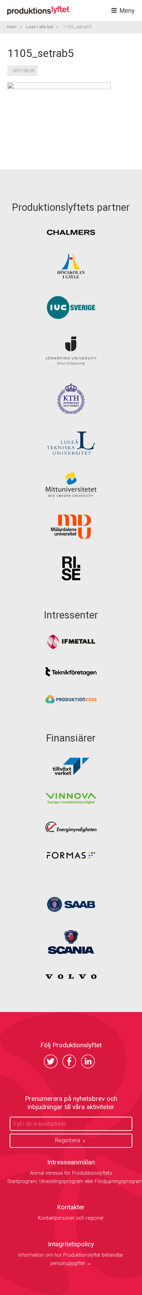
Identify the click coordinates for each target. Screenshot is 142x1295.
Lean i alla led (39, 26)
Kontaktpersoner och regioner (71, 1218)
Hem (12, 26)
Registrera (67, 1140)
